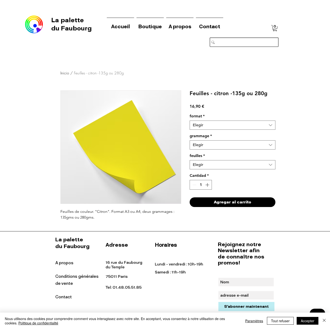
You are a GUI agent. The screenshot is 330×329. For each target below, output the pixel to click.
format (197, 116)
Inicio (64, 73)
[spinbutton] (200, 184)
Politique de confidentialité (38, 323)
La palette (68, 20)
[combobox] (232, 125)
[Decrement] (193, 184)
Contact (63, 296)
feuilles (197, 155)
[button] (275, 28)
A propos (64, 262)
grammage (201, 136)
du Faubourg (71, 28)
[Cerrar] (324, 320)
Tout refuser (280, 320)
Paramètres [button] (254, 320)
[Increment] (207, 184)
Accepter (307, 320)
